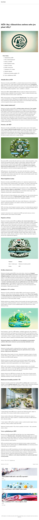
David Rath (3, 1)
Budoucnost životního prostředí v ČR (12, 73)
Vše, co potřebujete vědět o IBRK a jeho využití (14, 489)
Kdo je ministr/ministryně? (10, 59)
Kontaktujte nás (12, 460)
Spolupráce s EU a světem (10, 69)
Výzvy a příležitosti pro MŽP (10, 75)
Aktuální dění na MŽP (9, 57)
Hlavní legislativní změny (10, 63)
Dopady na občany (8, 65)
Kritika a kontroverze (9, 67)
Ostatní (37, 464)
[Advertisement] (19, 11)
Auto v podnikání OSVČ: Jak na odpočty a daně (14, 501)
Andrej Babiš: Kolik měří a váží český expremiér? (15, 476)
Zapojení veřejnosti (8, 71)
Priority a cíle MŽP (8, 61)
